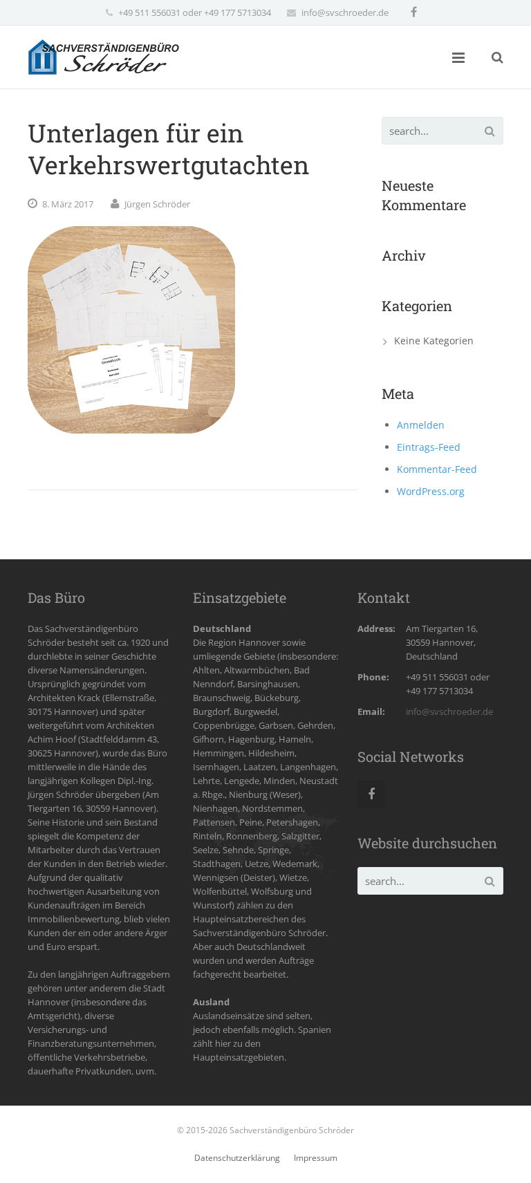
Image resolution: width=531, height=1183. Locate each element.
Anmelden (421, 424)
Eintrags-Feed (428, 447)
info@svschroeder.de (345, 12)
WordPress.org (431, 491)
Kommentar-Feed (437, 469)
